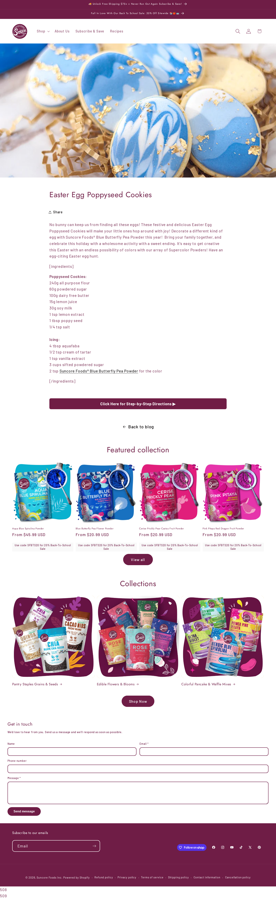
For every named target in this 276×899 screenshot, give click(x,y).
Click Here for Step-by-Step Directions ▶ (138, 403)
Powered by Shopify (76, 877)
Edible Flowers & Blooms (116, 684)
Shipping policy (178, 877)
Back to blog (141, 426)
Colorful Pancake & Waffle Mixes (206, 684)
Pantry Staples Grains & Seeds (35, 684)
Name (11, 743)
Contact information (207, 877)
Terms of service (152, 877)
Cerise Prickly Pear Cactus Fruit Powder (161, 528)
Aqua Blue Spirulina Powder (28, 528)
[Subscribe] (94, 846)
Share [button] (58, 212)
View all (138, 559)
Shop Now (138, 701)
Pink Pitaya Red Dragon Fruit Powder (223, 528)
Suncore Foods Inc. (49, 877)
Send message (24, 811)
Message (14, 778)
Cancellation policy (238, 877)
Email (144, 743)
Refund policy (103, 877)
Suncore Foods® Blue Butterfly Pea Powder (99, 371)
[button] (43, 31)
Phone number (17, 760)
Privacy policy (127, 877)
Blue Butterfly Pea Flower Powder (94, 528)
